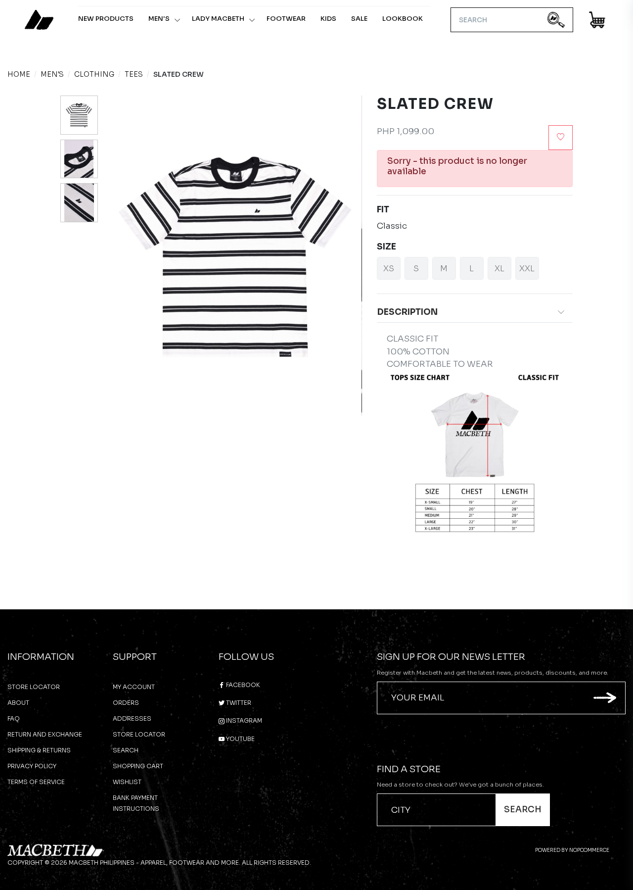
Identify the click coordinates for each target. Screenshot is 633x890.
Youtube (240, 738)
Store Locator (33, 687)
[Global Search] (556, 20)
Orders (126, 702)
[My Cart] (597, 21)
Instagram (243, 720)
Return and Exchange (44, 734)
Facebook (242, 685)
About (18, 702)
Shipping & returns (39, 750)
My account (134, 687)
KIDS (328, 18)
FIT (383, 209)
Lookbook (402, 18)
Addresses (132, 718)
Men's (159, 18)
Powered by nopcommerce (572, 850)
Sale (359, 18)
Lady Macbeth (218, 18)
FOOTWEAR (286, 18)
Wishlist (127, 782)
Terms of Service (36, 782)
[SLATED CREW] (79, 115)
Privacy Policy (31, 766)
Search (125, 750)
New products (106, 18)
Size (386, 247)
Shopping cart (138, 766)
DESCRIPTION (407, 312)
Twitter (238, 702)
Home (18, 74)
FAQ (13, 718)
